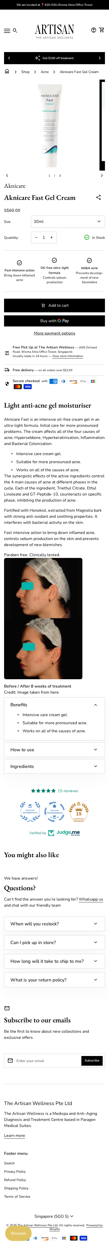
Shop (25, 71)
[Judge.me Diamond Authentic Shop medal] (30, 812)
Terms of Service (17, 1196)
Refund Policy (15, 1180)
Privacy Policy (15, 1171)
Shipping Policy (16, 1188)
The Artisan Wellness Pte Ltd (38, 1103)
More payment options (54, 333)
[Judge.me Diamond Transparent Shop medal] (54, 812)
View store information (67, 356)
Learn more (14, 1135)
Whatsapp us (91, 899)
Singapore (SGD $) (54, 1216)
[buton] (54, 1216)
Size (7, 222)
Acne (45, 71)
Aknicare (14, 186)
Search (9, 1163)
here (54, 692)
